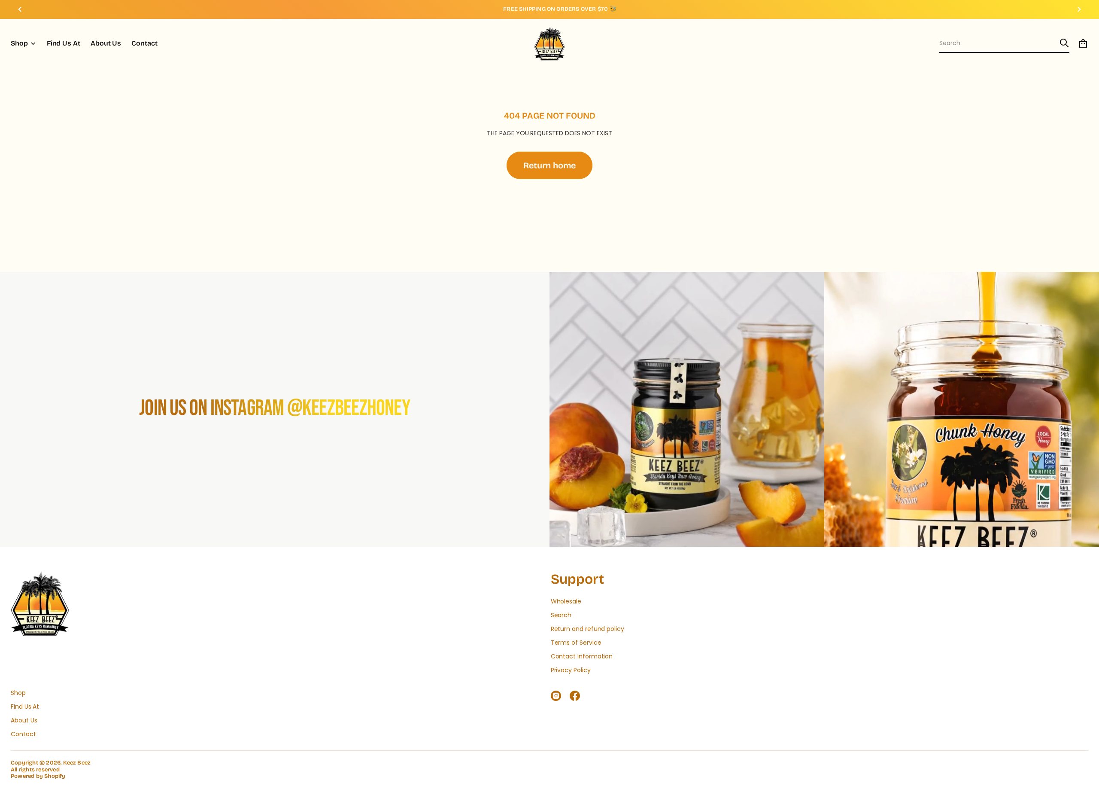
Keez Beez (77, 763)
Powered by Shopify (38, 776)
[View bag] (1083, 43)
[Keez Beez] (549, 43)
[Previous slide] (19, 9)
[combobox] (997, 43)
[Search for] (1064, 43)
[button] (1004, 43)
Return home (549, 165)
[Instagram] (555, 695)
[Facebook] (574, 695)
